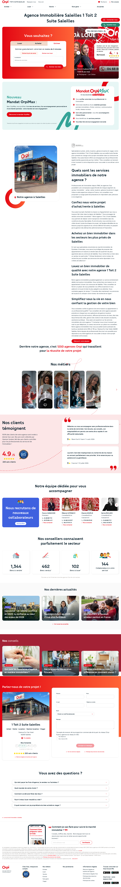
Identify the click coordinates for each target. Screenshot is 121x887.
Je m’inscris (86, 842)
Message (58, 719)
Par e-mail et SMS (63, 739)
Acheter (45, 869)
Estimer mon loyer (47, 53)
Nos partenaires (68, 867)
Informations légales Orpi (90, 874)
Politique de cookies (89, 880)
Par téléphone (62, 736)
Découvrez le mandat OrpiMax (19, 114)
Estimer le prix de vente (29, 53)
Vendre (45, 874)
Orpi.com (41, 2)
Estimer (45, 876)
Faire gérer (46, 879)
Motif (57, 710)
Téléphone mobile (90, 702)
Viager (45, 881)
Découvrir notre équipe (81, 341)
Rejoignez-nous (31, 2)
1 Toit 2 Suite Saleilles (17, 2)
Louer (44, 872)
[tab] (19, 43)
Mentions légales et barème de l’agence (88, 870)
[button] (16, 745)
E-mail (58, 702)
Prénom (58, 693)
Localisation (18, 57)
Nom (87, 693)
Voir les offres (21, 523)
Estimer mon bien (55, 67)
